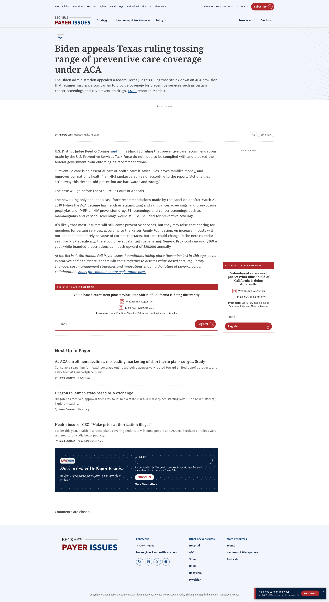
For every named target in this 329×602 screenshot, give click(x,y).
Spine (103, 6)
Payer (121, 6)
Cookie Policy (177, 594)
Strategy (102, 20)
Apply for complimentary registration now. (112, 272)
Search (244, 6)
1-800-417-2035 (145, 545)
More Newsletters (146, 484)
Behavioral (133, 6)
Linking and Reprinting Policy (201, 594)
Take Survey (310, 593)
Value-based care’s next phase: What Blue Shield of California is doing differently (136, 295)
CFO (88, 6)
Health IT (78, 6)
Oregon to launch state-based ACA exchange (94, 393)
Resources (245, 20)
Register (203, 324)
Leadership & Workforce (131, 20)
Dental (112, 6)
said (113, 151)
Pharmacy (160, 6)
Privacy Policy (171, 470)
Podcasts (232, 559)
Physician (147, 6)
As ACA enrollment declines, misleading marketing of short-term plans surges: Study (130, 361)
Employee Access (229, 594)
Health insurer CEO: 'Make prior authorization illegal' (103, 424)
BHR (57, 6)
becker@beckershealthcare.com (156, 552)
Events (264, 20)
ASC (95, 6)
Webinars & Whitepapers (242, 552)
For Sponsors (223, 6)
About (207, 6)
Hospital (194, 545)
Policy (159, 20)
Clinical (66, 6)
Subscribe (260, 6)
